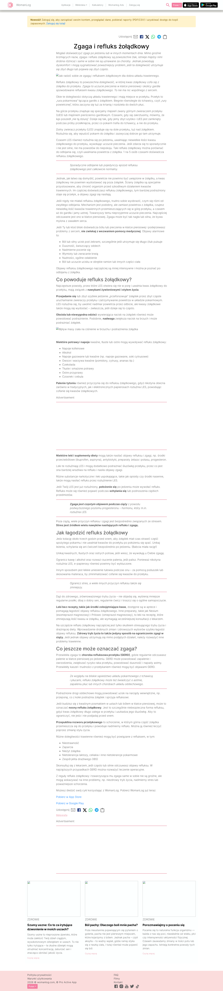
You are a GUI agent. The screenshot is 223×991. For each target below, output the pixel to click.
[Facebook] (141, 36)
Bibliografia (61, 815)
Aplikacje (65, 5)
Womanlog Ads (116, 5)
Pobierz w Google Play (70, 803)
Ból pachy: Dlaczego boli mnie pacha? (111, 925)
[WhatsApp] (153, 36)
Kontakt (118, 982)
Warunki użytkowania (39, 978)
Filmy (117, 978)
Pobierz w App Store (68, 796)
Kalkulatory (97, 5)
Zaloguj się (134, 5)
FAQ (116, 974)
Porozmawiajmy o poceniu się (163, 925)
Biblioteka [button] (80, 5)
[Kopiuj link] (165, 37)
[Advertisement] (111, 426)
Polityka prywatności (39, 974)
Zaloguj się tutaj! (55, 23)
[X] (147, 37)
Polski (176, 5)
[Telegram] (159, 36)
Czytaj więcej (33, 958)
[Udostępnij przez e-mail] (135, 37)
